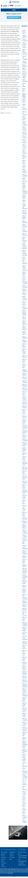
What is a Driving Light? (24, 497)
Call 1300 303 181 (23, 8)
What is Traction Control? (24, 298)
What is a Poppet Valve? (24, 591)
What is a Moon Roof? (24, 561)
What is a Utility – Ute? (24, 734)
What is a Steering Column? (24, 673)
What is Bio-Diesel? (24, 85)
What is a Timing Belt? (24, 704)
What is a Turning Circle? (24, 724)
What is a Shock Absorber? (24, 638)
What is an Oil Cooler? (24, 793)
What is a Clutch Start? (24, 421)
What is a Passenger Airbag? (24, 577)
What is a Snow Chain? (24, 647)
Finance (2, 861)
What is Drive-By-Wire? (24, 157)
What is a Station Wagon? (24, 667)
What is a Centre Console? (24, 398)
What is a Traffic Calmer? (24, 715)
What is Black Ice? (24, 90)
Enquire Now (14, 17)
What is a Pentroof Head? (24, 582)
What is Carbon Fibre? (24, 118)
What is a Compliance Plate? (25, 432)
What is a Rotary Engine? (24, 629)
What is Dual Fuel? (24, 162)
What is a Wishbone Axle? (24, 751)
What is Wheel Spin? (24, 333)
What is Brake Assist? (24, 95)
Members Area (12, 852)
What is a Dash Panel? (24, 458)
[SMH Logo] (4, 6)
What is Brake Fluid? (24, 100)
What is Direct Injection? (24, 151)
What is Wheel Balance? (24, 328)
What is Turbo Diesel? (24, 303)
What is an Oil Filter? (24, 798)
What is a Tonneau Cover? (24, 710)
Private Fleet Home (14, 2)
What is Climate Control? (24, 129)
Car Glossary (8, 113)
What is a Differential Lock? (24, 463)
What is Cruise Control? (24, 146)
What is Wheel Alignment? (25, 322)
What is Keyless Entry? (24, 197)
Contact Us (3, 866)
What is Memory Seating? (24, 212)
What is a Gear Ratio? (24, 514)
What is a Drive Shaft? (24, 486)
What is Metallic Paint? (24, 217)
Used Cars (3, 859)
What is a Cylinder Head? (24, 449)
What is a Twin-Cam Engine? (24, 729)
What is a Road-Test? (24, 619)
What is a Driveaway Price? (24, 491)
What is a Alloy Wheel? (24, 345)
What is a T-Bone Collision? (24, 690)
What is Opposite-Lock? (24, 226)
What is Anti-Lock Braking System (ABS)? (24, 74)
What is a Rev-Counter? (24, 613)
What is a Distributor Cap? (24, 477)
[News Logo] (10, 6)
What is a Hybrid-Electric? (24, 526)
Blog (10, 859)
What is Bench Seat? (24, 32)
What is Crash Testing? (24, 141)
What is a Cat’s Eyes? (24, 393)
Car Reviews (12, 857)
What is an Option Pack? (24, 817)
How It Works (3, 857)
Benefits (2, 864)
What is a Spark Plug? (24, 659)
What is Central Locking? (24, 123)
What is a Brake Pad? (24, 366)
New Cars (3, 855)
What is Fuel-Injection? (24, 180)
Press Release (17, 5)
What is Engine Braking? (24, 171)
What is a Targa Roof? (24, 699)
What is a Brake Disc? (24, 361)
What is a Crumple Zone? (24, 444)
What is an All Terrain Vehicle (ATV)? (24, 757)
